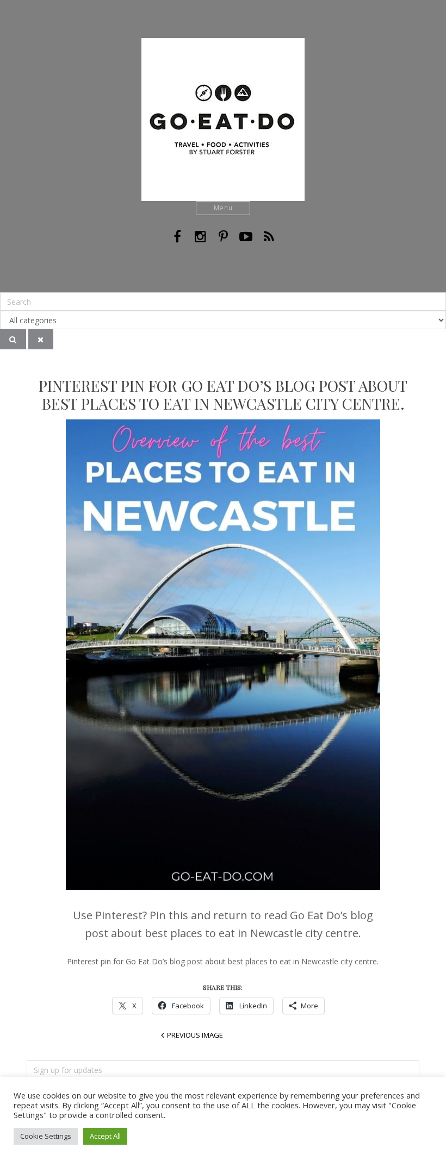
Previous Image (195, 1035)
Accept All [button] (105, 1136)
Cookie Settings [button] (45, 1136)
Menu (223, 207)
